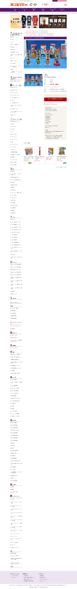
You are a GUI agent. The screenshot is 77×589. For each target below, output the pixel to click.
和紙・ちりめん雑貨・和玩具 (16, 55)
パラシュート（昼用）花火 (16, 192)
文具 (12, 141)
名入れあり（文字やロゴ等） (16, 258)
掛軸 (12, 69)
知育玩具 (13, 157)
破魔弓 (12, 489)
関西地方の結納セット (15, 359)
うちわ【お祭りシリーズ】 (16, 227)
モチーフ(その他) (14, 542)
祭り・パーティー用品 (16, 85)
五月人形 (14, 420)
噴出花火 (13, 187)
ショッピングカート (63, 0)
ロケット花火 (13, 195)
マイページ (55, 0)
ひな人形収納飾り (14, 385)
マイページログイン (49, 102)
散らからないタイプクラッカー (16, 106)
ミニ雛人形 (13, 403)
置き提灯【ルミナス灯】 (16, 269)
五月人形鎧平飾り (14, 425)
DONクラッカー (14, 87)
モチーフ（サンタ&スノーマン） (16, 539)
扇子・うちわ (13, 60)
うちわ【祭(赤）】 (14, 234)
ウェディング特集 (14, 555)
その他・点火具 (14, 205)
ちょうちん (14, 262)
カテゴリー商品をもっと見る (61, 167)
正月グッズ (13, 149)
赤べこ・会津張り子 (15, 44)
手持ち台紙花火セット (15, 177)
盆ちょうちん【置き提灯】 (16, 267)
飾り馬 (12, 448)
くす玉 (12, 100)
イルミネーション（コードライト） (16, 499)
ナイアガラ (13, 197)
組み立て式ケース (14, 337)
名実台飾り (13, 455)
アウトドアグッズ (14, 144)
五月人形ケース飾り (15, 430)
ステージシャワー (14, 92)
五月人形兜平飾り (14, 427)
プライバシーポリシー (44, 579)
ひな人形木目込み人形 (15, 400)
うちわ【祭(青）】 (14, 237)
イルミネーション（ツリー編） (16, 509)
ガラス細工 (13, 63)
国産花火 (13, 210)
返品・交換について (28, 579)
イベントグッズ (14, 159)
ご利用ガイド (26, 575)
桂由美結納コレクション (16, 365)
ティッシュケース (14, 347)
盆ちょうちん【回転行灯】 (16, 272)
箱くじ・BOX (13, 134)
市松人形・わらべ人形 (15, 398)
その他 (11, 566)
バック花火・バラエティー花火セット (16, 174)
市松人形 (14, 298)
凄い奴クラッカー (14, 90)
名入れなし (13, 254)
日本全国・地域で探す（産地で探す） (16, 78)
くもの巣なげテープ (15, 102)
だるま (12, 39)
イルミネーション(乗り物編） (16, 517)
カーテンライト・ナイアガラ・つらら (16, 531)
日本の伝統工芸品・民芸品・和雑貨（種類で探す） (16, 34)
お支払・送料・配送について (29, 577)
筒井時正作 (13, 212)
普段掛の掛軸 (13, 315)
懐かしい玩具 (13, 162)
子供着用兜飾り (14, 458)
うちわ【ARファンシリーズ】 (16, 248)
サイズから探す (14, 411)
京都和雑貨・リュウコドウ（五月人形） (16, 472)
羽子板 (12, 486)
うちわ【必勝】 (14, 239)
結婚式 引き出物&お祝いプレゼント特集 (16, 559)
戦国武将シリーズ (14, 475)
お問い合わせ (42, 577)
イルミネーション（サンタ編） (16, 502)
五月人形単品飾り (14, 432)
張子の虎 (13, 445)
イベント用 (13, 146)
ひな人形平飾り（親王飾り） (16, 383)
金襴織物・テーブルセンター (16, 72)
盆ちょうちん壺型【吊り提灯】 (16, 281)
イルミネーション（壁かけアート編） (16, 527)
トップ (25, 32)
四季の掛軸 (13, 310)
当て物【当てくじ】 (15, 121)
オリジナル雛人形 (14, 393)
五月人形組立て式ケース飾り (16, 464)
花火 (27, 32)
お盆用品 (13, 328)
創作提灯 (13, 291)
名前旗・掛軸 (13, 453)
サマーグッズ (13, 136)
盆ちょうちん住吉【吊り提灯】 (16, 288)
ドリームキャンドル (15, 95)
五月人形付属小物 (14, 450)
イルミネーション (15, 496)
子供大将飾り (13, 466)
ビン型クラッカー (14, 108)
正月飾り (14, 484)
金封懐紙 (13, 370)
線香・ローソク (14, 293)
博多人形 (13, 47)
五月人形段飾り (14, 422)
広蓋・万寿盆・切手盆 (15, 373)
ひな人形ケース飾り (15, 388)
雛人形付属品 (13, 395)
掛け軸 (11, 305)
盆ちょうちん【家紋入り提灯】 (16, 285)
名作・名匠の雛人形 (15, 390)
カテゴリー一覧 (15, 575)
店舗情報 (41, 575)
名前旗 (12, 408)
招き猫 (12, 36)
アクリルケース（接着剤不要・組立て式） (16, 341)
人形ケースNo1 (14, 335)
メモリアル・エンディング (16, 323)
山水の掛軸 (13, 313)
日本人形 (13, 49)
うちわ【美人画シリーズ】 (16, 229)
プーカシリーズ (15, 302)
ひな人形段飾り (14, 379)
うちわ (13, 217)
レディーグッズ (14, 139)
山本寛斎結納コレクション (16, 368)
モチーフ (13, 544)
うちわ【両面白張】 (15, 242)
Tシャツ (12, 58)
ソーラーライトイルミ (15, 533)
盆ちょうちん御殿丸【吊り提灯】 (16, 278)
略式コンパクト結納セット (16, 354)
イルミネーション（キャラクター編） (16, 520)
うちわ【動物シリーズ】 (16, 224)
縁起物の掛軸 (13, 318)
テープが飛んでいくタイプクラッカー (16, 112)
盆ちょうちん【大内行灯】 (16, 274)
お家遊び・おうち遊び (15, 154)
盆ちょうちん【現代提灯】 (16, 264)
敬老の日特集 (13, 553)
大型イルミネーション (15, 547)
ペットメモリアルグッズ (16, 326)
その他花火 (13, 202)
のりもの (13, 129)
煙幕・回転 (13, 200)
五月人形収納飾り (14, 440)
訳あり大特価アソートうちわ (16, 251)
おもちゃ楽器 (13, 164)
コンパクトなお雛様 (15, 413)
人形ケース (14, 332)
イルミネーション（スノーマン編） (16, 506)
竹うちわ (13, 219)
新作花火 (30, 32)
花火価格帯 (13, 207)
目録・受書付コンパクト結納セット (16, 362)
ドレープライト (14, 536)
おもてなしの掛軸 (14, 308)
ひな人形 (14, 377)
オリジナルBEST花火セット (33, 33)
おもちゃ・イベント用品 (17, 119)
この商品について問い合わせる (51, 104)
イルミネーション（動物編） (16, 524)
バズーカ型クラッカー (15, 97)
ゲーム (12, 131)
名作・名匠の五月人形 (15, 460)
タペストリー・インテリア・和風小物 (16, 66)
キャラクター (13, 126)
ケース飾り (13, 469)
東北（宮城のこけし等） (16, 81)
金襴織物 (14, 345)
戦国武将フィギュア (15, 52)
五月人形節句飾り (14, 437)
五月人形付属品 (14, 480)
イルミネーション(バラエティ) (16, 513)
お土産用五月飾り (14, 435)
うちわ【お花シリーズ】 (16, 222)
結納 (13, 352)
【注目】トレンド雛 (15, 416)
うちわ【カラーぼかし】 (16, 232)
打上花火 (13, 182)
